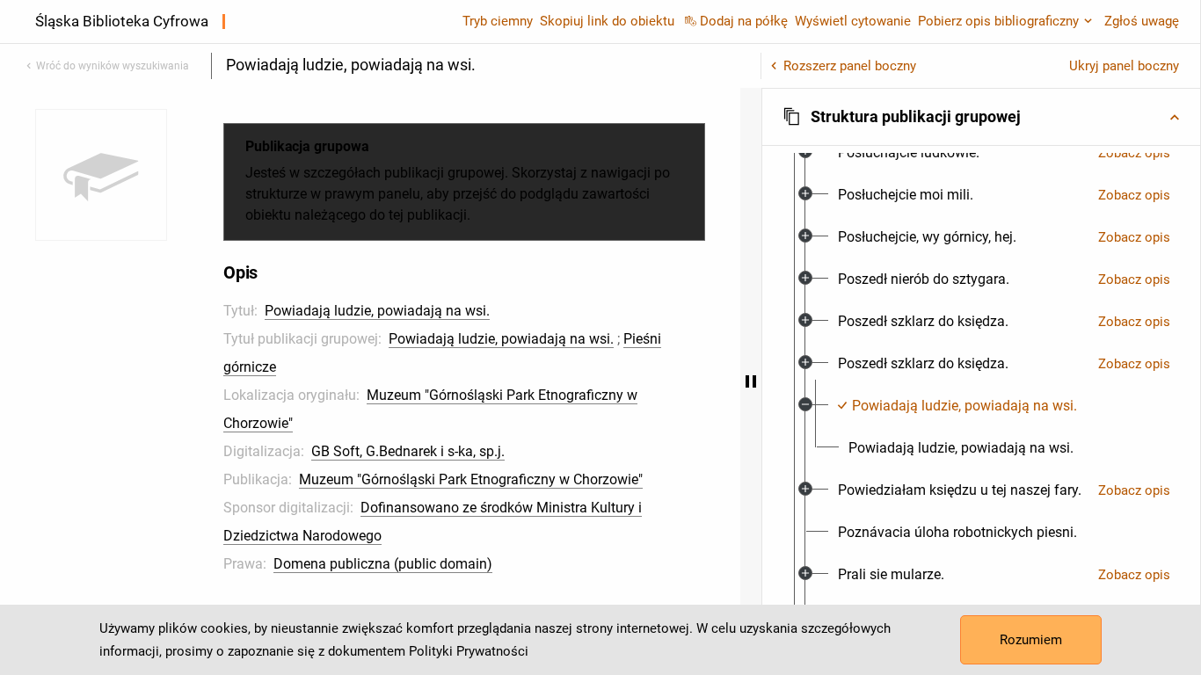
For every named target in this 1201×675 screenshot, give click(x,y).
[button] (981, 117)
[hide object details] (750, 381)
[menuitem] (909, 153)
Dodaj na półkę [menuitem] (744, 21)
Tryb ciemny (497, 21)
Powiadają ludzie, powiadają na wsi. (377, 310)
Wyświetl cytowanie (853, 21)
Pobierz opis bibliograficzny (998, 21)
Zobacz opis (1134, 153)
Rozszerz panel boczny (849, 66)
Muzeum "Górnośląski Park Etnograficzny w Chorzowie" (471, 479)
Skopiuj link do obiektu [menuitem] (607, 21)
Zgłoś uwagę (1141, 21)
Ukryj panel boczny (1124, 66)
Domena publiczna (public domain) (382, 563)
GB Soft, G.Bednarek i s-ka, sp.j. (408, 451)
